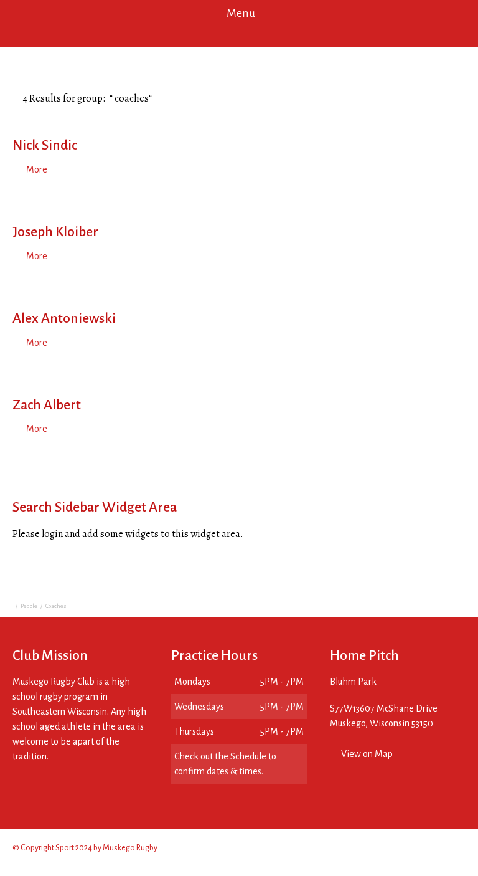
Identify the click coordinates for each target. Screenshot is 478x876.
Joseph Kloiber (55, 231)
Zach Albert (46, 405)
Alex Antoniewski (64, 318)
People (29, 606)
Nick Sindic (44, 145)
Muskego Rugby (130, 848)
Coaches (56, 606)
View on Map (367, 754)
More (36, 169)
